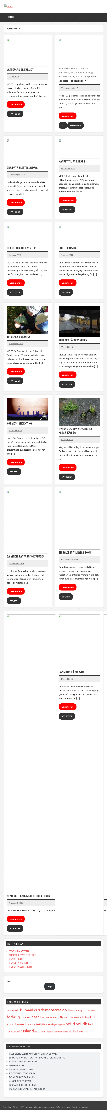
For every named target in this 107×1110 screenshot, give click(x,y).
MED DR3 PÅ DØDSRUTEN (73, 340)
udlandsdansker (50, 1031)
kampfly (58, 1017)
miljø (40, 1024)
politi (70, 1023)
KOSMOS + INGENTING (19, 423)
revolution (13, 1031)
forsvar (25, 1017)
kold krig (84, 1017)
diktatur (72, 1010)
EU (62, 125)
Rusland (26, 1031)
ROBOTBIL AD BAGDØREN (73, 81)
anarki (15, 1010)
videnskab (63, 1031)
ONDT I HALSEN (67, 248)
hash (35, 1017)
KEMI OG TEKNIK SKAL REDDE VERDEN (28, 896)
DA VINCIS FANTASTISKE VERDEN (25, 556)
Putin (91, 1024)
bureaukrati (30, 1010)
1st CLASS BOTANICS (18, 337)
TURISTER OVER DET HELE (22, 954)
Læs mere (15, 104)
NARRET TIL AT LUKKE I (72, 161)
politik (81, 1023)
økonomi (85, 1031)
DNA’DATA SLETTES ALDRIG (22, 168)
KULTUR (65, 292)
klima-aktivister (71, 1017)
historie (46, 1017)
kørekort (20, 1024)
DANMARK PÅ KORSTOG (72, 672)
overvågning (52, 1024)
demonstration (54, 1010)
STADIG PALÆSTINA (19, 951)
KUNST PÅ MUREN (18, 962)
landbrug (31, 1024)
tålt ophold (38, 1032)
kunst (11, 1024)
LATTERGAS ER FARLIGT (20, 70)
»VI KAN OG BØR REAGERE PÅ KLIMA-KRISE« (75, 431)
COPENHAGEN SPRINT (20, 966)
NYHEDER (15, 113)
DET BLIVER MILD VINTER (21, 248)
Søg (9, 980)
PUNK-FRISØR (16, 958)
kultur (94, 1017)
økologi (73, 1031)
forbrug (13, 1017)
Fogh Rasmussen (87, 1010)
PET (63, 1024)
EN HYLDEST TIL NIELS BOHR (75, 553)
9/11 (9, 1010)
